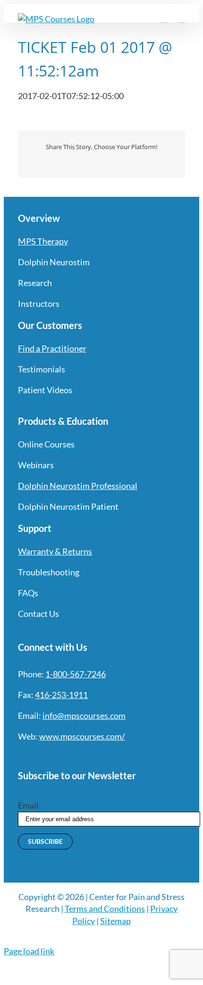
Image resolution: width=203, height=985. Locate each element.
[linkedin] (89, 755)
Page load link (29, 951)
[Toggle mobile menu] (181, 18)
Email (28, 805)
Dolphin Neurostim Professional (77, 485)
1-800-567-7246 (75, 674)
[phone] (123, 755)
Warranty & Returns (55, 551)
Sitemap (115, 921)
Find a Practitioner (52, 348)
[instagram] (55, 755)
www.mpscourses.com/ (82, 736)
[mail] (106, 755)
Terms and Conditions (105, 908)
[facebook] (21, 755)
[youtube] (72, 755)
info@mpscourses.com (84, 715)
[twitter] (38, 755)
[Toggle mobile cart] (164, 18)
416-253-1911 (61, 695)
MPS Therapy (43, 241)
